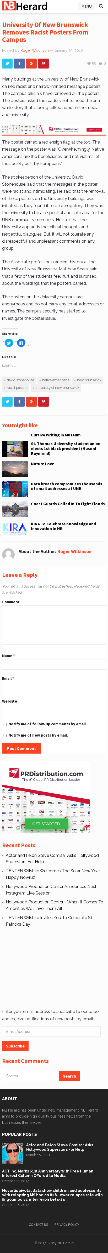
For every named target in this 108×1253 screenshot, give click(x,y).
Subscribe (15, 1046)
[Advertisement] (53, 967)
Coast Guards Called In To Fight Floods (68, 503)
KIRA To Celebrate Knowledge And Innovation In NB (63, 526)
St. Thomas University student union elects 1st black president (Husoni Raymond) (65, 448)
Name (8, 655)
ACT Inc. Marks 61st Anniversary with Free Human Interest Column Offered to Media (47, 1173)
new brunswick (89, 380)
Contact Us (38, 1224)
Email (8, 678)
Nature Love (42, 463)
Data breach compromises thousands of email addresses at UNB (66, 486)
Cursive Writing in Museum (56, 434)
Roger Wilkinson (34, 50)
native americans (55, 380)
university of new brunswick (57, 388)
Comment (11, 601)
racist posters (17, 388)
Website (9, 701)
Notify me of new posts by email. (38, 735)
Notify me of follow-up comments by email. (47, 723)
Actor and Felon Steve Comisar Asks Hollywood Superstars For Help (59, 1147)
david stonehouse (20, 380)
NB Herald (65, 1243)
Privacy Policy (67, 1224)
